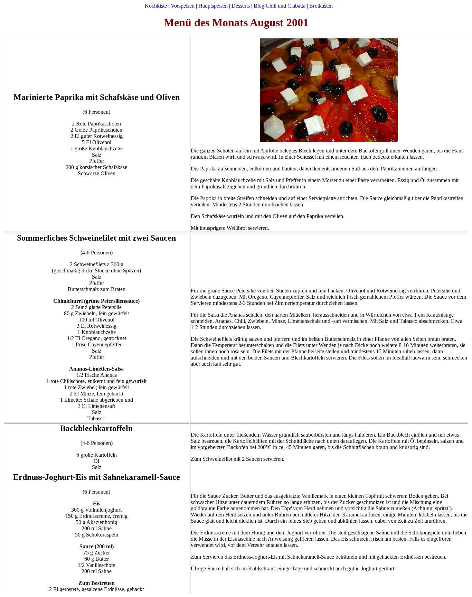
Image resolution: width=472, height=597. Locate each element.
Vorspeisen (183, 6)
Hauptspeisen (213, 6)
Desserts (241, 6)
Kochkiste (156, 6)
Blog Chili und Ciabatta (279, 6)
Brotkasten (321, 6)
